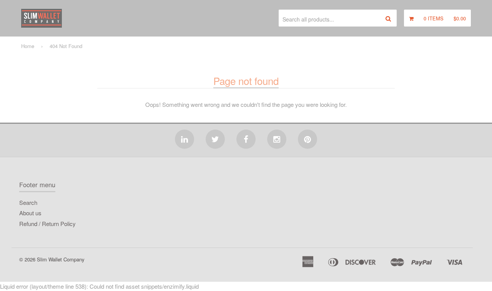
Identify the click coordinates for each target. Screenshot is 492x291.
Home (27, 46)
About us (30, 213)
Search (28, 202)
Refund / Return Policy (47, 223)
